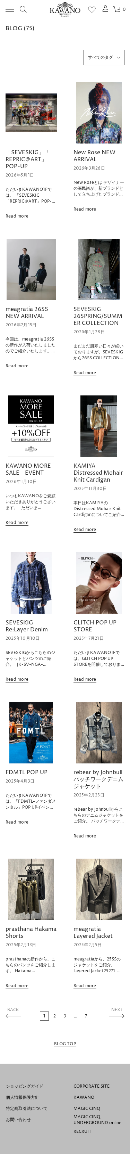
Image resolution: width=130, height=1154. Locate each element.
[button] (23, 9)
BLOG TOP (65, 1044)
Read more (17, 216)
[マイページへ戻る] (105, 11)
